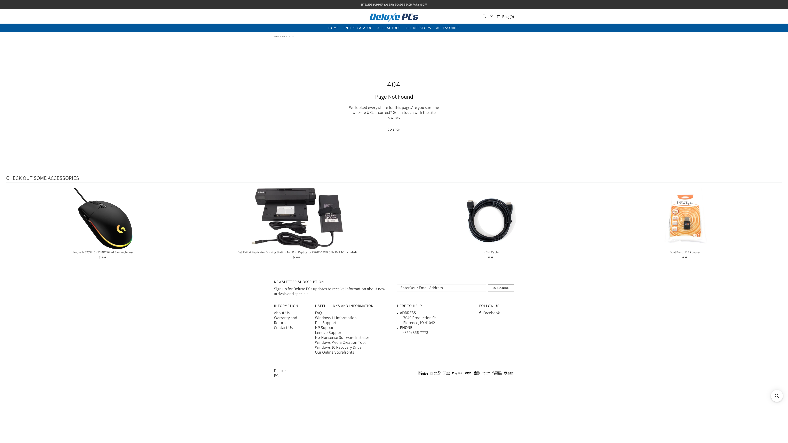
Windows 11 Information (336, 317)
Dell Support (326, 322)
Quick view (103, 223)
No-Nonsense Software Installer (342, 337)
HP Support (325, 327)
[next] (778, 225)
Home (276, 36)
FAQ (318, 312)
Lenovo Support (329, 332)
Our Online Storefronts (334, 352)
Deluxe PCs (394, 16)
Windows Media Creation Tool (340, 342)
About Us (282, 312)
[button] (777, 396)
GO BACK (394, 129)
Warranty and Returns (285, 320)
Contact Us (283, 327)
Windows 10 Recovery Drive (338, 347)
